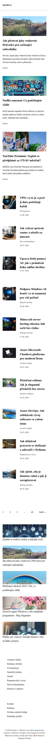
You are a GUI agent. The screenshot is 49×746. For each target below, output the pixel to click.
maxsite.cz (7, 5)
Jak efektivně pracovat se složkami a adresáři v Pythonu (33, 445)
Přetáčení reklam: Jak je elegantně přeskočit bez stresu (32, 384)
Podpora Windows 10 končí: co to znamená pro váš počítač (33, 293)
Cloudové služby (26, 363)
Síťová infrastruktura (27, 242)
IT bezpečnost (25, 211)
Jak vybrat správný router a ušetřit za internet (32, 232)
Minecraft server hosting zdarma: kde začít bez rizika (32, 324)
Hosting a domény (26, 333)
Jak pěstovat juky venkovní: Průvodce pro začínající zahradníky (20, 45)
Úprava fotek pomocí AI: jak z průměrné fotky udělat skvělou (33, 263)
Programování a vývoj (28, 454)
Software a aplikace (27, 394)
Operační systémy (26, 302)
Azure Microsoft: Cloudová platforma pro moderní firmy (32, 354)
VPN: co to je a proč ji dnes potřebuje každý (32, 202)
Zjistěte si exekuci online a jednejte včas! (23, 539)
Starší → (42, 512)
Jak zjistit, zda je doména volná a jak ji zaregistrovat (33, 476)
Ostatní (5, 68)
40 (32, 512)
